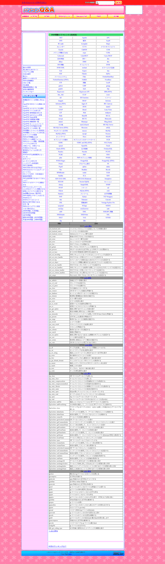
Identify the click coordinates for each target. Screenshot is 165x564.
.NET (60, 38)
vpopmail (61, 206)
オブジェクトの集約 (61, 140)
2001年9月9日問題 (29, 213)
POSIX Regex (60, 161)
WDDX (108, 206)
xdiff (60, 212)
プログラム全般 (28, 72)
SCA (84, 176)
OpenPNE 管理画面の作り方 (32, 113)
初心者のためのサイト (30, 70)
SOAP (61, 188)
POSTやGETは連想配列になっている (33, 156)
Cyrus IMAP (108, 56)
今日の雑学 (27, 74)
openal (61, 146)
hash (84, 89)
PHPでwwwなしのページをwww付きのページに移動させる (34, 188)
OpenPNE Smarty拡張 (30, 117)
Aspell (108, 41)
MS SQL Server (108, 125)
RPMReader (60, 173)
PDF (84, 155)
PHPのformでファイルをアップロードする (33, 171)
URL (60, 203)
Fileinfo (84, 74)
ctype (84, 53)
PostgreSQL (84, 161)
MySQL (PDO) (61, 134)
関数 (84, 83)
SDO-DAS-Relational (84, 179)
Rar (61, 170)
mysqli (84, 134)
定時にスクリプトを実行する (33, 191)
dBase (61, 62)
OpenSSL (84, 146)
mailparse (108, 113)
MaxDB (84, 116)
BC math (60, 44)
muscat (84, 131)
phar (60, 158)
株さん (25, 76)
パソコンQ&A (39, 10)
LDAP (61, 110)
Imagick (60, 101)
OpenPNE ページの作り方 (31, 111)
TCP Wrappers (108, 197)
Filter (84, 77)
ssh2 (108, 191)
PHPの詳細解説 (28, 81)
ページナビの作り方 (30, 143)
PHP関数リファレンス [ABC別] (33, 133)
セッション (108, 182)
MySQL (108, 131)
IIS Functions (84, 98)
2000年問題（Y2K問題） (31, 211)
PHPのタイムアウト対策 (31, 206)
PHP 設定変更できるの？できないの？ (34, 179)
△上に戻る (88, 226)
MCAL (108, 116)
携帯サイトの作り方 (30, 78)
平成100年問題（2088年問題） (33, 219)
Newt (84, 137)
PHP (99, 16)
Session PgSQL (84, 182)
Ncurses (108, 134)
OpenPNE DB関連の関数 (31, 119)
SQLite (61, 191)
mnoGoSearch (84, 125)
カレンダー (61, 47)
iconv (108, 95)
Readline (84, 170)
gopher (61, 89)
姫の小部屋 (27, 67)
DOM (108, 65)
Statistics (60, 194)
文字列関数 (108, 194)
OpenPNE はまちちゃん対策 (32, 115)
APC (108, 38)
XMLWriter (84, 215)
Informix (108, 101)
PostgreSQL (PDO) (108, 161)
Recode (108, 170)
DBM (84, 62)
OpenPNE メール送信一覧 (31, 128)
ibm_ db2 (61, 95)
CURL (108, 53)
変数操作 (84, 203)
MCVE (84, 119)
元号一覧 (26, 204)
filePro (108, 74)
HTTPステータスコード (31, 200)
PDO (108, 155)
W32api (84, 206)
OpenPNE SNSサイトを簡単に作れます (34, 105)
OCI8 (108, 140)
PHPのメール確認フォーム (32, 139)
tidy (61, 200)
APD (60, 41)
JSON (84, 107)
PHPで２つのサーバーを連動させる (33, 184)
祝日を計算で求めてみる (31, 202)
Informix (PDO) (61, 104)
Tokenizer (84, 200)
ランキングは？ (28, 92)
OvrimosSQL (108, 149)
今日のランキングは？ (57, 546)
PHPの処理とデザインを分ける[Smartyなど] (33, 197)
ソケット (84, 188)
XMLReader (61, 215)
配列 (84, 41)
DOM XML (60, 68)
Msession (84, 128)
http (108, 89)
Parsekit (84, 152)
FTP (60, 83)
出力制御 (84, 149)
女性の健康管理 (28, 89)
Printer (61, 164)
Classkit (60, 50)
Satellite (60, 176)
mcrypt (61, 119)
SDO (108, 176)
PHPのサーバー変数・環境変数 (33, 141)
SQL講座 (26, 85)
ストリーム (84, 194)
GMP (84, 86)
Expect (84, 71)
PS (108, 164)
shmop (61, 185)
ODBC (61, 143)
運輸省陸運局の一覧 (30, 87)
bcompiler (84, 44)
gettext (61, 86)
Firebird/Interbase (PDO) (60, 80)
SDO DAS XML (60, 179)
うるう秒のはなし (29, 208)
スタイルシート (64, 16)
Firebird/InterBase (108, 77)
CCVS (84, 47)
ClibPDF (84, 50)
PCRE (61, 155)
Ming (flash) (108, 122)
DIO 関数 (60, 65)
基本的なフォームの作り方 (32, 150)
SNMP (108, 185)
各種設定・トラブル (30, 16)
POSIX (108, 158)
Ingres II (84, 104)
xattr (108, 209)
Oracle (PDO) (60, 149)
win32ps (60, 209)
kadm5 (108, 107)
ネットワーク (60, 137)
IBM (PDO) (108, 92)
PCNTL (108, 152)
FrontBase (108, 80)
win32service (84, 209)
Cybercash (60, 56)
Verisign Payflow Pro (108, 203)
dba (108, 59)
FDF (60, 74)
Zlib (84, 221)
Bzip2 (108, 44)
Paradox (60, 152)
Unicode (108, 200)
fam (108, 71)
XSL (108, 215)
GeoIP (108, 83)
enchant (84, 68)
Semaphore (108, 179)
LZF (60, 113)
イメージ (108, 98)
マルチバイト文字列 (61, 131)
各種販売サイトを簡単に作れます (34, 101)
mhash (61, 122)
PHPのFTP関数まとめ (30, 137)
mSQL (108, 128)
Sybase (84, 197)
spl (108, 188)
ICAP (84, 95)
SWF (60, 197)
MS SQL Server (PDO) (60, 128)
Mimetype (84, 122)
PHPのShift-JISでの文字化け (32, 168)
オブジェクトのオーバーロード (84, 140)
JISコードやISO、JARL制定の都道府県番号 (33, 175)
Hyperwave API (84, 92)
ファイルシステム (61, 77)
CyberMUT (84, 56)
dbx (108, 62)
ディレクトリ (84, 65)
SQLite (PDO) (84, 191)
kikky (70, 554)
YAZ (84, 218)
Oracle (108, 146)
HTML (47, 16)
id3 (61, 98)
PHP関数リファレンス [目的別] (33, 130)
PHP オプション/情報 (84, 158)
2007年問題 (27, 215)
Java (60, 107)
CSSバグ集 (26, 83)
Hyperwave (60, 92)
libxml (84, 110)
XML (84, 212)
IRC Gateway (108, 104)
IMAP (84, 101)
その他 (116, 16)
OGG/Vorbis (108, 143)
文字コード (27, 159)
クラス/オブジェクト (108, 47)
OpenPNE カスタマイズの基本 (33, 108)
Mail (84, 113)
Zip (61, 221)
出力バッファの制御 (30, 135)
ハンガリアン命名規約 (30, 163)
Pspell (61, 167)
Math (60, 116)
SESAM (60, 182)
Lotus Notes (108, 110)
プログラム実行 (84, 164)
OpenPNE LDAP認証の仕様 (32, 126)
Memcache (108, 119)
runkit (84, 173)
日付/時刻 (60, 59)
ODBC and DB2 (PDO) (84, 143)
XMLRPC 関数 (108, 212)
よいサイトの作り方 (30, 161)
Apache (84, 38)
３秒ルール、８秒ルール (31, 146)
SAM (108, 173)
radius (108, 167)
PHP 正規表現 (27, 165)
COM (108, 50)
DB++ (84, 59)
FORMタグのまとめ (30, 148)
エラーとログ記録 (108, 68)
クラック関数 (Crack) (60, 53)
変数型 (25, 152)
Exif (60, 71)
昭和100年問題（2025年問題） (33, 217)
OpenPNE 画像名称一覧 (31, 122)
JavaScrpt (81, 16)
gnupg (108, 86)
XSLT (61, 218)
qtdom (84, 167)
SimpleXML (84, 185)
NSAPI (108, 137)
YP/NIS (108, 218)
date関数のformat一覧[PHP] (32, 193)
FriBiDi (84, 80)
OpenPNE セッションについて (33, 124)
